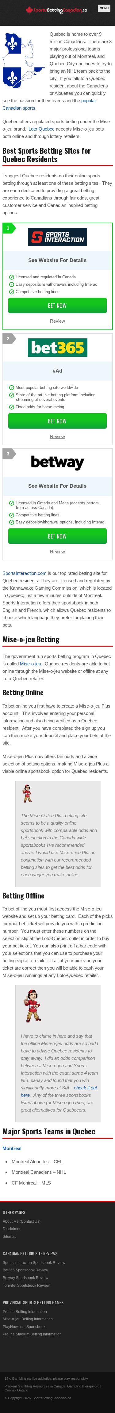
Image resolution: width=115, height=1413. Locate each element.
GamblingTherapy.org (83, 1386)
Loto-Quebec (42, 128)
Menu (104, 8)
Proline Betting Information (25, 1312)
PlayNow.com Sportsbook (24, 1327)
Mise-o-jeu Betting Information (28, 1319)
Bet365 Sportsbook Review (25, 1270)
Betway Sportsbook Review (25, 1278)
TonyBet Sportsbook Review (26, 1285)
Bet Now (57, 305)
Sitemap (10, 1236)
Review (57, 321)
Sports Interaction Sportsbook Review (34, 1263)
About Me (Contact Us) (21, 1221)
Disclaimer (12, 1229)
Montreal (11, 1148)
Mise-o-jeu (30, 663)
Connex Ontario (16, 1390)
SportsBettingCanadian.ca (52, 1398)
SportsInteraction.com (24, 573)
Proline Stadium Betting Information (32, 1334)
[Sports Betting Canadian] (56, 13)
